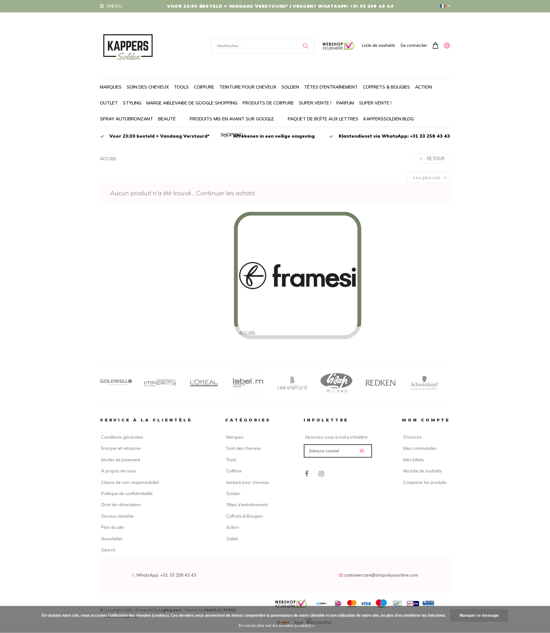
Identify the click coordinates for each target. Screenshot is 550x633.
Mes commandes (420, 448)
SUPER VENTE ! (315, 103)
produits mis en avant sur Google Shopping (232, 127)
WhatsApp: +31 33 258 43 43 (165, 575)
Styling (132, 103)
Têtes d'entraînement (331, 87)
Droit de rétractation (121, 504)
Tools (181, 87)
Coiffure (204, 87)
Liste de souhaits (378, 45)
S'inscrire (412, 437)
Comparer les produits (425, 482)
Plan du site (112, 527)
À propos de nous (118, 470)
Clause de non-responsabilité (130, 482)
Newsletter (112, 538)
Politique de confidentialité (127, 493)
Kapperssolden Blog (388, 119)
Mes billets (413, 459)
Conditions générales (122, 437)
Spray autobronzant (126, 119)
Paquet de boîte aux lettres (323, 119)
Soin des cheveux (148, 87)
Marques (111, 87)
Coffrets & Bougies (386, 87)
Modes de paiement (120, 459)
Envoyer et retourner (121, 448)
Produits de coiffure (268, 103)
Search (108, 549)
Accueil (108, 158)
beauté (167, 119)
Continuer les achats (225, 193)
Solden (290, 87)
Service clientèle (117, 516)
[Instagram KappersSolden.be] (321, 473)
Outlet (109, 103)
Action (423, 87)
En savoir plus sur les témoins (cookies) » (276, 625)
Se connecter (413, 45)
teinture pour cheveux (247, 87)
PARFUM (345, 103)
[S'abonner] (362, 450)
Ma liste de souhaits (422, 470)
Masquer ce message (479, 615)
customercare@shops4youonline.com (381, 575)
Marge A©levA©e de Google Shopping (191, 103)
